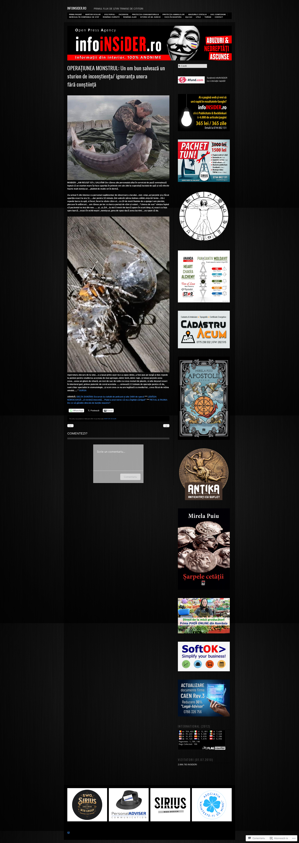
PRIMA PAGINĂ (75, 14)
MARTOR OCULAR (93, 14)
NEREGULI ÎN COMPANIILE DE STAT (84, 17)
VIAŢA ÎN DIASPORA (173, 17)
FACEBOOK (123, 14)
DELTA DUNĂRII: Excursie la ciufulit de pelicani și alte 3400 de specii (110, 397)
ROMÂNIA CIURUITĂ (111, 17)
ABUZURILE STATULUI (197, 14)
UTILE (198, 17)
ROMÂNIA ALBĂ (130, 17)
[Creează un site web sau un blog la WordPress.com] (68, 833)
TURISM (208, 17)
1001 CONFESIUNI (218, 14)
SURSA (83, 390)
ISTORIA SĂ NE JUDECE (150, 17)
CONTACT (219, 17)
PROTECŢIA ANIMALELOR (173, 14)
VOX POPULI (109, 14)
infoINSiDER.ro (76, 8)
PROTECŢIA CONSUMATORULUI (145, 14)
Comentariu (130, 476)
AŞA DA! (188, 17)
